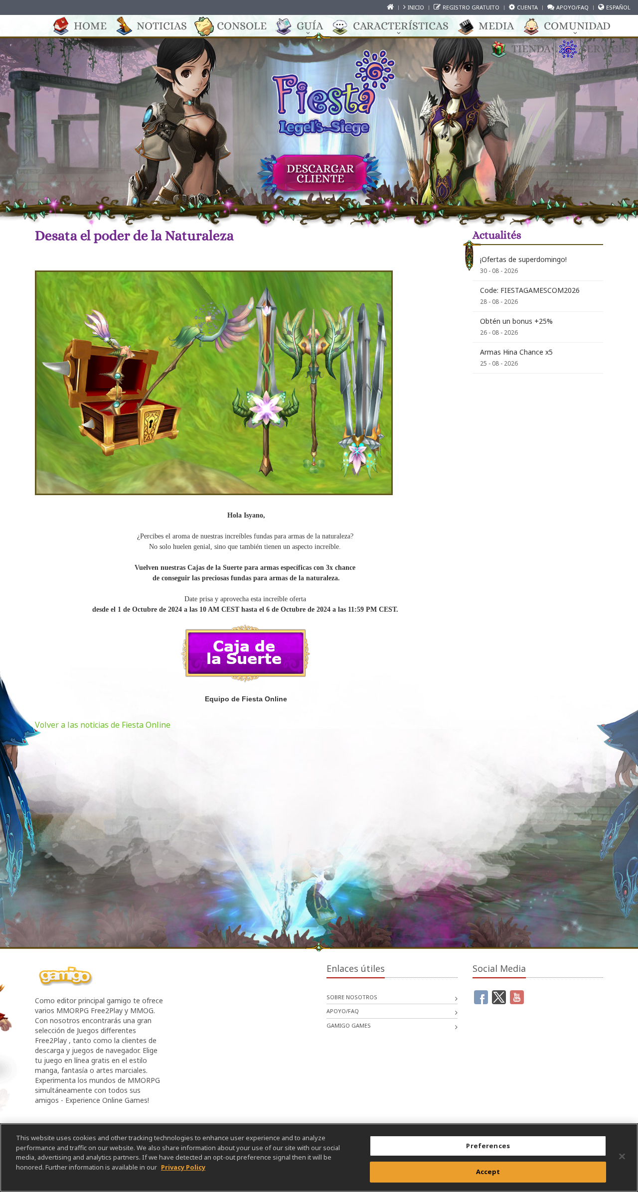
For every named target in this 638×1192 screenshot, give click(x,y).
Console (242, 25)
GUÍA (310, 25)
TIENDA (531, 48)
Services (606, 48)
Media (496, 25)
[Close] (622, 1156)
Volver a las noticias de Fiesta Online (102, 724)
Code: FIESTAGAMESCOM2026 (530, 290)
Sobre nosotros (351, 997)
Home (90, 25)
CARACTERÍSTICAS (401, 25)
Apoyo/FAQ (572, 7)
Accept (488, 1171)
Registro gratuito (471, 7)
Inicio (416, 7)
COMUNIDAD (577, 25)
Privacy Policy (183, 1166)
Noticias (162, 25)
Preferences (487, 1145)
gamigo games (348, 1025)
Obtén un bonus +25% (516, 321)
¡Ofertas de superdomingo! (523, 259)
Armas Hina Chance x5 (516, 352)
